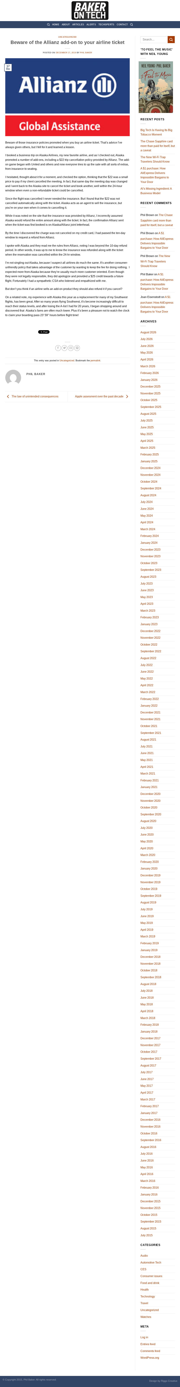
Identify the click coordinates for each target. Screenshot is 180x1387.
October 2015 (148, 1214)
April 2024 (146, 522)
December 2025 (150, 386)
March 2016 (147, 1180)
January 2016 (149, 1194)
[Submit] (171, 39)
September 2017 (150, 1058)
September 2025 (150, 406)
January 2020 (149, 868)
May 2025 (146, 434)
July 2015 (146, 1235)
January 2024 (149, 542)
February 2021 (149, 780)
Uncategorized (67, 37)
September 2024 (150, 488)
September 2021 (150, 732)
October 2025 (148, 400)
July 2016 (146, 1153)
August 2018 (148, 984)
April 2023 (146, 603)
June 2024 (147, 508)
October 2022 (148, 644)
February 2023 (149, 617)
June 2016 (147, 1160)
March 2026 (147, 366)
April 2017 (146, 1092)
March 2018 (147, 1018)
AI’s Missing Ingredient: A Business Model (156, 191)
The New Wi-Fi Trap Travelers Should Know (155, 159)
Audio (144, 1255)
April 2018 (146, 1011)
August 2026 (148, 332)
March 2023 (147, 610)
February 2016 (149, 1187)
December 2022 (150, 631)
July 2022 (146, 665)
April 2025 (146, 440)
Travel (144, 1303)
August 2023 (148, 576)
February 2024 (149, 535)
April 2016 (146, 1174)
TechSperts (106, 24)
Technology (147, 1296)
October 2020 (148, 807)
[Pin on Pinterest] (77, 348)
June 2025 (147, 427)
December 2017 (150, 1038)
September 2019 (150, 895)
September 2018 (150, 977)
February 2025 (149, 454)
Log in (144, 1337)
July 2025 (146, 420)
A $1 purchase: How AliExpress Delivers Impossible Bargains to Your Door (154, 175)
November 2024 (150, 474)
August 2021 (148, 739)
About (66, 24)
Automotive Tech (150, 1262)
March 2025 (147, 447)
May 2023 (146, 597)
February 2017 (149, 1106)
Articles (78, 24)
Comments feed (150, 1351)
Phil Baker (86, 53)
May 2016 (146, 1167)
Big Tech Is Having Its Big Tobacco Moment (156, 132)
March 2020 (147, 854)
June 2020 (147, 834)
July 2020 (146, 827)
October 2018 (148, 970)
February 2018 (149, 1024)
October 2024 (148, 481)
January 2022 (149, 705)
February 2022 (149, 698)
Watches (145, 1316)
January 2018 (149, 1031)
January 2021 (149, 787)
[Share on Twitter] (64, 348)
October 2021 (148, 726)
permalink (95, 360)
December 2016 (150, 1119)
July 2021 (146, 746)
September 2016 (150, 1140)
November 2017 (150, 1045)
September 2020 (150, 814)
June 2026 (147, 345)
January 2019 (149, 950)
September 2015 (150, 1221)
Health (144, 1289)
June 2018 (147, 997)
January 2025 (149, 461)
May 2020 (146, 841)
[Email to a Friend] (71, 348)
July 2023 (146, 583)
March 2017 (147, 1099)
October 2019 (148, 888)
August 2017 (148, 1065)
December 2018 (150, 956)
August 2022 (148, 658)
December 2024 (150, 467)
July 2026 (146, 339)
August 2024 (148, 495)
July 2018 (146, 990)
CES (143, 1269)
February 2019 (149, 943)
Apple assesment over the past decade (99, 396)
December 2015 (150, 1201)
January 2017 (149, 1113)
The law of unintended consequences (34, 396)
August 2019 (148, 902)
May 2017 (146, 1085)
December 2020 (150, 793)
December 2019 (150, 875)
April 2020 (146, 848)
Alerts (91, 24)
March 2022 (147, 692)
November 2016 (150, 1126)
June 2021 (147, 753)
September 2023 (150, 569)
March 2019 (147, 936)
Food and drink (149, 1282)
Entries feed (147, 1344)
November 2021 (150, 719)
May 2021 (146, 759)
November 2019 (150, 882)
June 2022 (147, 671)
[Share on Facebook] (58, 348)
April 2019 (146, 929)
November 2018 (150, 963)
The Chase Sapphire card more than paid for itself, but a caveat (157, 146)
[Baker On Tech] (90, 10)
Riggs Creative (169, 1380)
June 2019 (147, 916)
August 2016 (148, 1146)
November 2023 (150, 556)
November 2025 (150, 393)
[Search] (48, 24)
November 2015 (150, 1208)
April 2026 (146, 359)
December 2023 (150, 549)
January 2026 (149, 379)
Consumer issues (151, 1276)
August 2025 (148, 413)
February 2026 (149, 373)
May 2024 (146, 515)
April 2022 (146, 685)
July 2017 (146, 1072)
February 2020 (149, 861)
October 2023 (148, 563)
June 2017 (147, 1079)
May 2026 (146, 352)
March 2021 (147, 773)
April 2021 (146, 766)
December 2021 (150, 712)
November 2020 (150, 800)
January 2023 (149, 624)
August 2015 (148, 1228)
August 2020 (148, 821)
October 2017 (148, 1051)
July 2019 (146, 909)
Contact (122, 24)
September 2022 (150, 651)
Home (55, 24)
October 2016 (148, 1133)
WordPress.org (149, 1357)
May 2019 (146, 922)
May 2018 (146, 1004)
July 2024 (146, 501)
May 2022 (146, 678)
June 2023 (147, 590)
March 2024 (147, 529)
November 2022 (150, 637)
